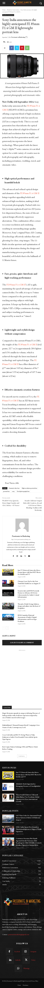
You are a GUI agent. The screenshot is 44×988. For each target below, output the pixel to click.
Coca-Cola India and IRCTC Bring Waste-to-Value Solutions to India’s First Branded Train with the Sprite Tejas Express (19, 737)
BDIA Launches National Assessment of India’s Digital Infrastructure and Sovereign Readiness (27, 618)
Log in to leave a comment (22, 642)
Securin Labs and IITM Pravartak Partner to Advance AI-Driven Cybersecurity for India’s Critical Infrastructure (28, 594)
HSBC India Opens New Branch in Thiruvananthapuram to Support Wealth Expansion (29, 829)
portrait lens (6, 491)
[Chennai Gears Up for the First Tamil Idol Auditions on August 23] (8, 583)
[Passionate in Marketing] (26, 37)
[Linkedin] (21, 555)
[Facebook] (11, 48)
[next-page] (7, 627)
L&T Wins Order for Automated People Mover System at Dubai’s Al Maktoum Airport (29, 817)
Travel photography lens (23, 491)
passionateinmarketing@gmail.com (18, 934)
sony (13, 491)
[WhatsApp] (27, 48)
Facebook (17, 952)
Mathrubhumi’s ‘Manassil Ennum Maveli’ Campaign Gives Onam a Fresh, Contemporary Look (21, 726)
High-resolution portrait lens (29, 488)
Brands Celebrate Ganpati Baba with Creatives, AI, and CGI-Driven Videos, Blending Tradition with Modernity (32, 505)
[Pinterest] (22, 48)
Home (4, 10)
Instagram (33, 952)
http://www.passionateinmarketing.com (21, 539)
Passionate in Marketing (18, 37)
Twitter (33, 960)
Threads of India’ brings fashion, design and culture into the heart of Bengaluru (29, 606)
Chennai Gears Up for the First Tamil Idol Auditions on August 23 (29, 582)
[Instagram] (17, 555)
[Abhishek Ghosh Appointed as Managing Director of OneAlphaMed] (8, 787)
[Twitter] (17, 48)
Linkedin (18, 960)
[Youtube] (29, 555)
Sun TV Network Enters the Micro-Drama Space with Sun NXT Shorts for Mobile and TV (29, 572)
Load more (21, 756)
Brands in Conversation (13, 10)
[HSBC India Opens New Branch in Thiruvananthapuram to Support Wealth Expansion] (8, 830)
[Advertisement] (22, 673)
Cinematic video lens (14, 488)
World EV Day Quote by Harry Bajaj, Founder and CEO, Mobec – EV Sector (10, 502)
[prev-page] (3, 627)
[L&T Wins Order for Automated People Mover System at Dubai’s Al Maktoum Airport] (8, 818)
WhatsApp (26, 968)
